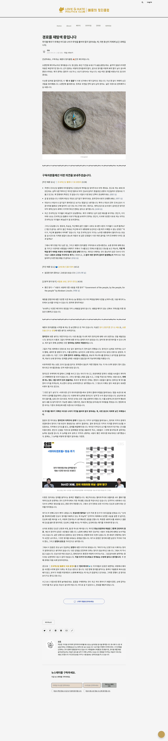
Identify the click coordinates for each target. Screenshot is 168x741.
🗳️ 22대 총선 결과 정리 (64, 266)
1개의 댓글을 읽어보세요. (85, 601)
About (68, 26)
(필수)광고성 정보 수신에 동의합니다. (98, 691)
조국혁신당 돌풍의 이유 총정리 (69, 182)
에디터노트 (48, 622)
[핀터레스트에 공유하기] (61, 630)
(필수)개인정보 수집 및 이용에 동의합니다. (68, 691)
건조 (59, 641)
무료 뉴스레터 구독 (109, 685)
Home (59, 26)
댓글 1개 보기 (68, 53)
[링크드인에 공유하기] (55, 630)
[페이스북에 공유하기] (50, 630)
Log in (149, 2)
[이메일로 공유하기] (66, 630)
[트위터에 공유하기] (44, 630)
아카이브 (108, 26)
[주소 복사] (72, 630)
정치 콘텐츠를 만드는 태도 (109, 327)
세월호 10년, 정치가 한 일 (67, 281)
